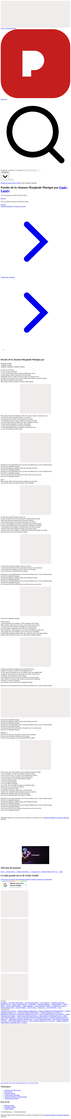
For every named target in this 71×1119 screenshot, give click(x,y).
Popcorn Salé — (12, 1007)
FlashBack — (8, 1002)
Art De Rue (4, 879)
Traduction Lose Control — (13, 1016)
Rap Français (8, 1092)
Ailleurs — (21, 1006)
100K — (39, 1002)
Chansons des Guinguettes (12, 1095)
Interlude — (36, 1006)
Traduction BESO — (20, 1017)
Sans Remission (20, 879)
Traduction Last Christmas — (59, 1014)
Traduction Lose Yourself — (12, 1011)
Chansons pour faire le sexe (12, 1090)
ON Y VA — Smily (57, 871)
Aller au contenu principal (8, 28)
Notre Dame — (25, 1002)
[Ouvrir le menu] (12, 180)
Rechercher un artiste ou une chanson (12, 170)
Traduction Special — (27, 1021)
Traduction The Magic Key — (28, 1019)
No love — (36, 1007)
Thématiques (5, 172)
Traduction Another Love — (12, 1012)
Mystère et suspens (30, 879)
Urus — (47, 1007)
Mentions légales (9, 1105)
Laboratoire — (49, 1004)
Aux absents (11, 879)
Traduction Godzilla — (45, 1017)
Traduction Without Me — (33, 1011)
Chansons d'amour (9, 1093)
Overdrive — (52, 1006)
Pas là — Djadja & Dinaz (43, 871)
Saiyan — (14, 1004)
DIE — (57, 1007)
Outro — (8, 1006)
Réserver (3, 198)
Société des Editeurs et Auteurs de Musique (56, 817)
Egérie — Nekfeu (16, 871)
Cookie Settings (9, 1109)
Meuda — (62, 1004)
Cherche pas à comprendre (44, 879)
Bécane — (27, 1004)
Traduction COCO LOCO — (50, 1021)
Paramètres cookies (10, 1107)
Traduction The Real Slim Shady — (57, 1011)
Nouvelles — (25, 1007)
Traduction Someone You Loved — (33, 1014)
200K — (37, 1004)
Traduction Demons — (38, 1016)
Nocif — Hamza (6, 871)
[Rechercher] (10, 180)
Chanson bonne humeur (11, 1098)
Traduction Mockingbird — (35, 1012)
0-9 (37, 1083)
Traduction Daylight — (50, 1019)
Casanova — (50, 1002)
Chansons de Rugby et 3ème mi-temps (15, 1097)
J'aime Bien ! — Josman (29, 871)
